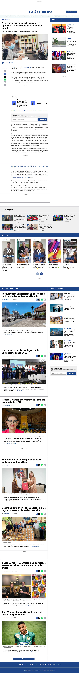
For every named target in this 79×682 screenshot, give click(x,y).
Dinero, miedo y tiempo (41, 103)
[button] (71, 12)
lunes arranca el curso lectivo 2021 (22, 67)
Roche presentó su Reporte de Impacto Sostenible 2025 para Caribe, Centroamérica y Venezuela (8, 267)
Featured (69, 38)
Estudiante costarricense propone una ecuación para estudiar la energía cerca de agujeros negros (70, 358)
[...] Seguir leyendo (8, 334)
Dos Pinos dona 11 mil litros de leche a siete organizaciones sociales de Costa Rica (24, 509)
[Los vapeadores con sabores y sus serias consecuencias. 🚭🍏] (54, 251)
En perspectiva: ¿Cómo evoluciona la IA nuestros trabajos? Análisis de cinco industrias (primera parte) (23, 103)
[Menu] (4, 12)
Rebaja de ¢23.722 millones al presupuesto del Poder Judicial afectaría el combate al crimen (19, 218)
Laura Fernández (13, 499)
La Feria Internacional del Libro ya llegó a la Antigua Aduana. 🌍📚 (23, 266)
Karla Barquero (10, 62)
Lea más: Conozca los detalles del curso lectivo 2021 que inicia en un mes (29, 111)
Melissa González (7, 299)
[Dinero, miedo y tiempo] (33, 103)
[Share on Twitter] (5, 77)
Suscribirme (43, 119)
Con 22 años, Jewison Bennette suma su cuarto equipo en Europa (22, 613)
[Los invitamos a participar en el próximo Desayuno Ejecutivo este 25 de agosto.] (39, 251)
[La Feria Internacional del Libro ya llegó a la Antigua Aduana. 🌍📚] (24, 251)
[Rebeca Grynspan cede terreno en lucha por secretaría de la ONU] (24, 420)
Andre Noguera (7, 617)
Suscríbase (57, 665)
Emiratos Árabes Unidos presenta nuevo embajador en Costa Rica (21, 460)
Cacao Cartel (29, 603)
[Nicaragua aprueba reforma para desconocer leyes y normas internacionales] (59, 55)
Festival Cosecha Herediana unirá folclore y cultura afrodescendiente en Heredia (23, 295)
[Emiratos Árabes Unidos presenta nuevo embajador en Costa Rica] (24, 480)
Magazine (66, 317)
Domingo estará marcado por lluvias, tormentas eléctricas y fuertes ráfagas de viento (72, 42)
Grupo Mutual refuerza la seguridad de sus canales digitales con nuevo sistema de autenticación (69, 345)
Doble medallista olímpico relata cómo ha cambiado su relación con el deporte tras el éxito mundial (45, 226)
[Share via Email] (5, 82)
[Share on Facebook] (5, 74)
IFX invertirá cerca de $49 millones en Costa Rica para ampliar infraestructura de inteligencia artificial (69, 332)
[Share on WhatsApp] (5, 79)
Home (3, 19)
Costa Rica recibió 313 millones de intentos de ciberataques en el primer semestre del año (71, 68)
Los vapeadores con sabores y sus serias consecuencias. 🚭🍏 (53, 266)
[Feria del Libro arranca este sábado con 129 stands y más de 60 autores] (56, 320)
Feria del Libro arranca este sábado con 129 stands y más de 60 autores (69, 320)
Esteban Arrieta (7, 356)
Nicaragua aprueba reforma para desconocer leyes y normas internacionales (72, 56)
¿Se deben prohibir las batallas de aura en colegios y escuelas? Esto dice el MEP (69, 217)
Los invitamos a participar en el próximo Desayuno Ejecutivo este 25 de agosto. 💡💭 (39, 266)
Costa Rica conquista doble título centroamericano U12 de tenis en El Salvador (45, 217)
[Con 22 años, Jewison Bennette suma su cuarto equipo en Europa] (24, 633)
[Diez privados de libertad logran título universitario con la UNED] (24, 371)
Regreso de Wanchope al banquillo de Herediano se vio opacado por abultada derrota (71, 29)
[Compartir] (5, 85)
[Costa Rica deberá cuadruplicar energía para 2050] (56, 308)
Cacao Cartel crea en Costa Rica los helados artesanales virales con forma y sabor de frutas (24, 565)
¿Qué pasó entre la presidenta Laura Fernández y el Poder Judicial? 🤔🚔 (68, 266)
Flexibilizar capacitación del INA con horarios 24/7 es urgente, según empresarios (69, 296)
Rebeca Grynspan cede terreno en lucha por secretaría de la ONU (23, 401)
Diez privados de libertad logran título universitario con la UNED (20, 351)
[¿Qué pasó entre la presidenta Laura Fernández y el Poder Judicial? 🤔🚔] (70, 251)
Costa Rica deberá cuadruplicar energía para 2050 (69, 308)
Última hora (7, 19)
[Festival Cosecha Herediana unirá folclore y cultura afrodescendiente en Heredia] (24, 314)
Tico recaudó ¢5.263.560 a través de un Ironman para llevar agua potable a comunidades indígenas (20, 226)
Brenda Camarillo (7, 465)
